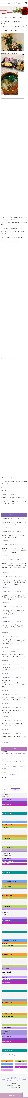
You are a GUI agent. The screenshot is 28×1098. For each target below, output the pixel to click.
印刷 (14, 1055)
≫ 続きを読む (5, 527)
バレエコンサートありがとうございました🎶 (13, 761)
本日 (15, 789)
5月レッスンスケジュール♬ (14, 707)
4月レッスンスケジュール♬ (14, 720)
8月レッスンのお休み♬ (13, 694)
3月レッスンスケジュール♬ (14, 531)
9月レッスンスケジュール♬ (14, 677)
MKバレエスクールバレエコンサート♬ (11, 774)
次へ (5, 792)
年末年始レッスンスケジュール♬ (16, 544)
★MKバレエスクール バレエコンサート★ (12, 780)
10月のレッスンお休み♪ (13, 664)
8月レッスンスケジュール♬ (14, 591)
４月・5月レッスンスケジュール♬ (16, 606)
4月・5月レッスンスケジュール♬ (16, 518)
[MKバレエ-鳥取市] (14, 2)
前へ (6, 789)
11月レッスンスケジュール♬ (14, 559)
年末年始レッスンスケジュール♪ (15, 636)
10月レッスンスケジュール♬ (15, 576)
